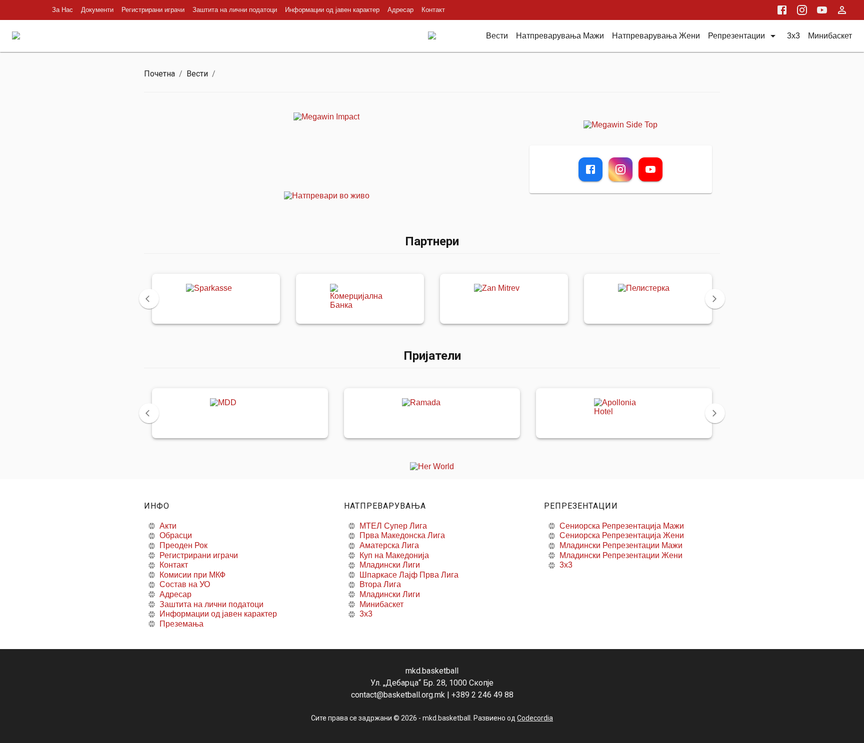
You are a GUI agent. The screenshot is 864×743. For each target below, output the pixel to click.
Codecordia (535, 718)
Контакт (433, 9)
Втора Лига (380, 584)
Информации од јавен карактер (332, 9)
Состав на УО (185, 584)
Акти (168, 526)
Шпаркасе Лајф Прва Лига (409, 575)
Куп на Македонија (394, 555)
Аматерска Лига (389, 545)
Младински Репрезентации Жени (621, 555)
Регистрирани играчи (153, 9)
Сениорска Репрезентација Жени (622, 535)
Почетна (159, 73)
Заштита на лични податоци (234, 9)
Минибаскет (382, 604)
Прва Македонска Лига (402, 535)
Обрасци (176, 535)
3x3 (366, 614)
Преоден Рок (184, 545)
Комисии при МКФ (193, 575)
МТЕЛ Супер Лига (393, 526)
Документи (97, 9)
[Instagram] (620, 169)
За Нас (62, 9)
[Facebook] (590, 169)
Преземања (182, 624)
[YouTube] (650, 169)
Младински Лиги (390, 565)
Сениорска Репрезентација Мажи (622, 526)
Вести (197, 73)
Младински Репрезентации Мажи (621, 545)
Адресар (401, 9)
